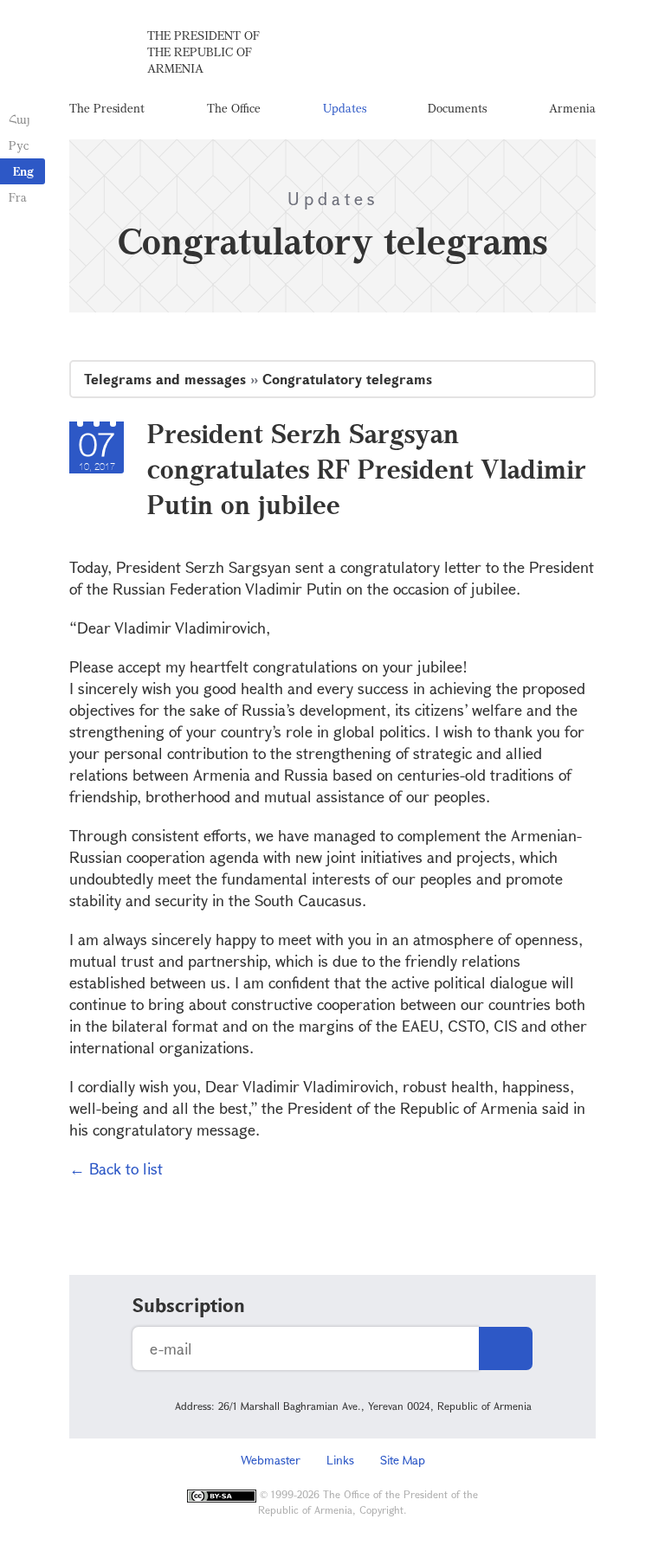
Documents (457, 108)
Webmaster (270, 1459)
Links (340, 1459)
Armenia (572, 108)
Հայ (19, 119)
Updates (344, 108)
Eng (23, 171)
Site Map (402, 1459)
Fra (18, 197)
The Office (234, 108)
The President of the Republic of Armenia (203, 51)
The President (107, 108)
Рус (19, 145)
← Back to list (116, 1168)
